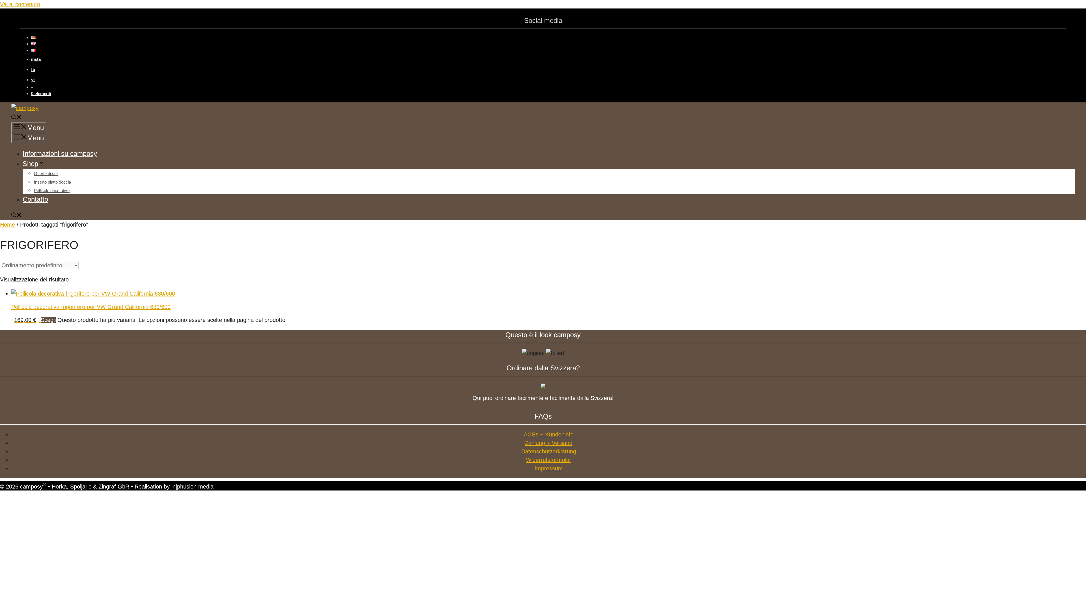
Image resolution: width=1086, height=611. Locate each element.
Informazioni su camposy (60, 153)
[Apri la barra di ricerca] (16, 118)
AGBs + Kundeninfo (549, 434)
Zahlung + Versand (548, 443)
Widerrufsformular (548, 460)
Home (7, 224)
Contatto (35, 199)
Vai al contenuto (20, 4)
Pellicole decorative (52, 190)
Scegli (48, 320)
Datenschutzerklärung (548, 451)
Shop (30, 163)
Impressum (549, 468)
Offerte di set (46, 173)
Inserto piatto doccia (52, 182)
